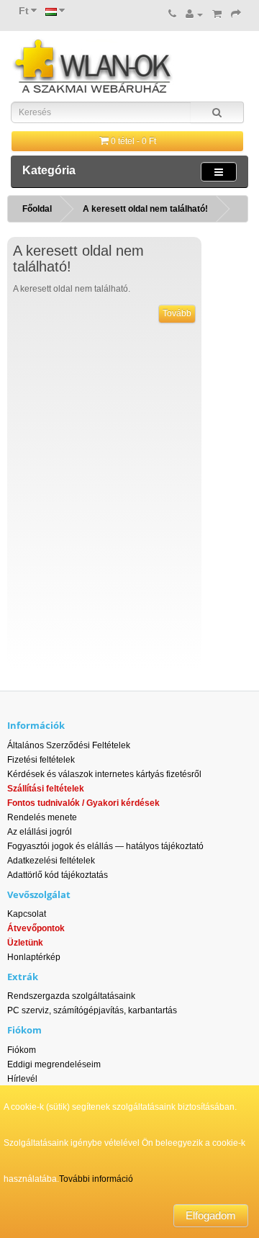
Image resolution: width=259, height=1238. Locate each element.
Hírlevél (22, 1079)
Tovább (177, 313)
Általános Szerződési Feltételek (68, 745)
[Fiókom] (194, 14)
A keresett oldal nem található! (145, 209)
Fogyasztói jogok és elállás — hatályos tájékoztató (105, 846)
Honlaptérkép (33, 957)
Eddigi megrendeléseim (54, 1064)
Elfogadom (211, 1215)
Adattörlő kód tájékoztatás (57, 875)
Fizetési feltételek (41, 760)
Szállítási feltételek (45, 789)
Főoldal (37, 209)
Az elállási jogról (39, 832)
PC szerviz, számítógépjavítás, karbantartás (92, 1010)
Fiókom (21, 1050)
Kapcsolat (26, 914)
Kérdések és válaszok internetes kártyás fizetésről (104, 774)
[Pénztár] (236, 14)
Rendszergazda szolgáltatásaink (71, 996)
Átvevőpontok (36, 928)
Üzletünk (25, 943)
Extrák (22, 976)
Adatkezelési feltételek (51, 861)
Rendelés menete (42, 817)
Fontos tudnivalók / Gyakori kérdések (83, 803)
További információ (96, 1179)
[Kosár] (217, 14)
